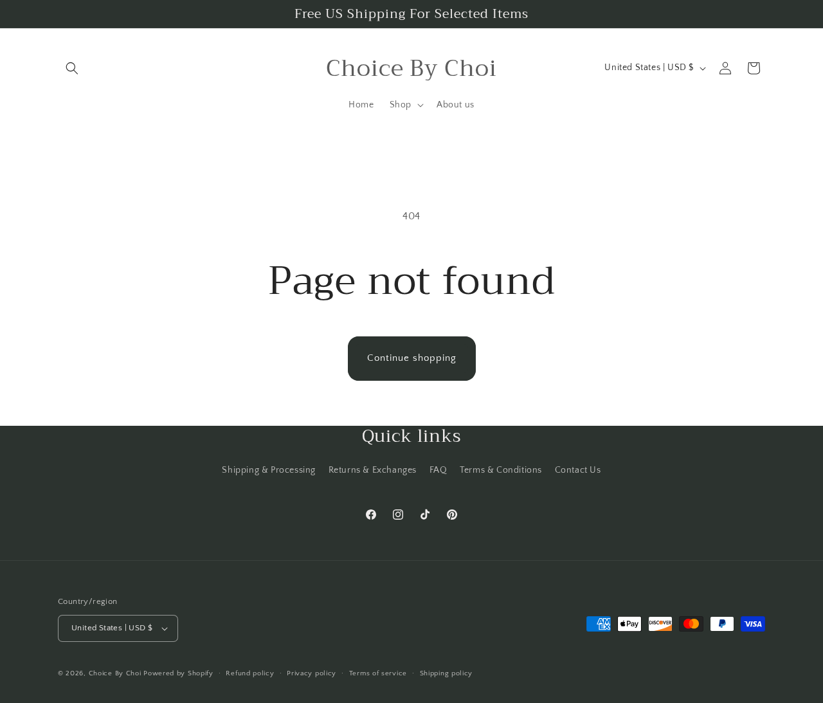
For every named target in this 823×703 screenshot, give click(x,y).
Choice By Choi (115, 673)
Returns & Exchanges (373, 470)
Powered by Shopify (178, 673)
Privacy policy (311, 673)
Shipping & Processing (269, 470)
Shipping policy (446, 673)
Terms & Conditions (501, 470)
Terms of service (378, 673)
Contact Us (578, 470)
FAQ (439, 470)
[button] (72, 68)
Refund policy (250, 673)
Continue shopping (412, 357)
